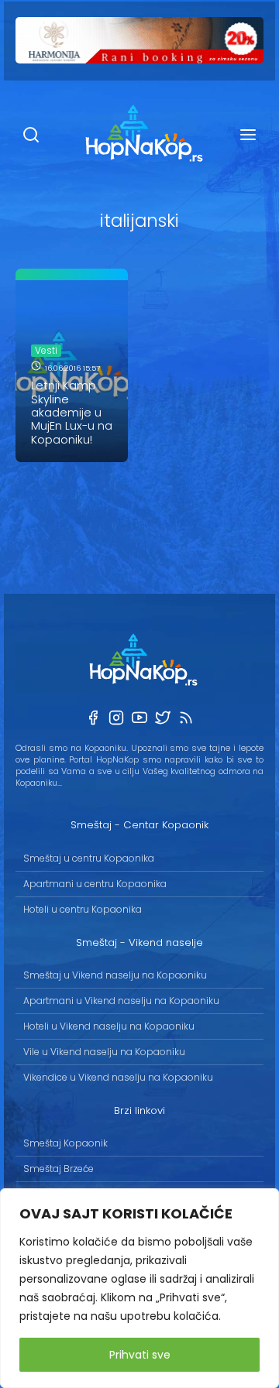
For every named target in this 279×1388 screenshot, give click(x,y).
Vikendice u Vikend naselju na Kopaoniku (118, 1077)
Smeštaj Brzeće (58, 1168)
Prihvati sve (139, 1354)
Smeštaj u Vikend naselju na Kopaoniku (115, 975)
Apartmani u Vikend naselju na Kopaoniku (121, 1000)
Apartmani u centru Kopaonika (95, 883)
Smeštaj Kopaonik (65, 1143)
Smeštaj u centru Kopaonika (88, 858)
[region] (139, 1288)
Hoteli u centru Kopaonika (82, 909)
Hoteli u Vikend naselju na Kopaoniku (109, 1026)
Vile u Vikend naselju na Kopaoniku (104, 1051)
